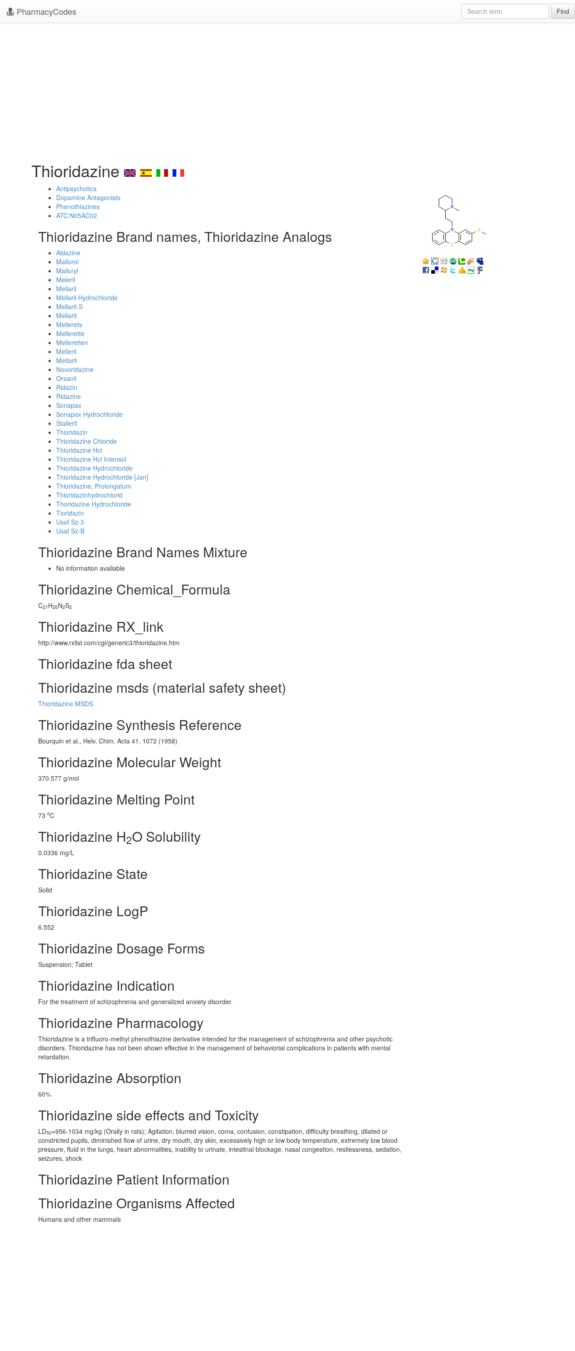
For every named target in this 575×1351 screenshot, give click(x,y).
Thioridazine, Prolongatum (93, 485)
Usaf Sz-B (70, 530)
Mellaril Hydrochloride (87, 297)
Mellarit (66, 315)
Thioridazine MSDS (65, 703)
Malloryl (67, 270)
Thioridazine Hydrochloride (94, 467)
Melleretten (72, 342)
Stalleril (66, 423)
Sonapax (68, 405)
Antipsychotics (76, 188)
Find (563, 11)
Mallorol (67, 261)
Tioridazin (70, 512)
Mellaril (66, 288)
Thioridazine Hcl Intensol (91, 459)
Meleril (65, 279)
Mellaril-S (69, 306)
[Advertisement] (287, 90)
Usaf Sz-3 (70, 521)
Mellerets (69, 324)
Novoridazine (74, 369)
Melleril (66, 351)
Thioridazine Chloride (86, 441)
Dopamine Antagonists (88, 197)
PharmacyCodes (45, 11)
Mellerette (70, 333)
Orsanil (66, 378)
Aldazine (68, 252)
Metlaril (66, 360)
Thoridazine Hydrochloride (93, 503)
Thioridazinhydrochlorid (89, 494)
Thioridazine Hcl (79, 450)
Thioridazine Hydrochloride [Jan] (102, 476)
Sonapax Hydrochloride (89, 414)
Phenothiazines (78, 206)
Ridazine (68, 396)
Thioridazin (72, 432)
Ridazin (66, 387)
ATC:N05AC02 (76, 215)
